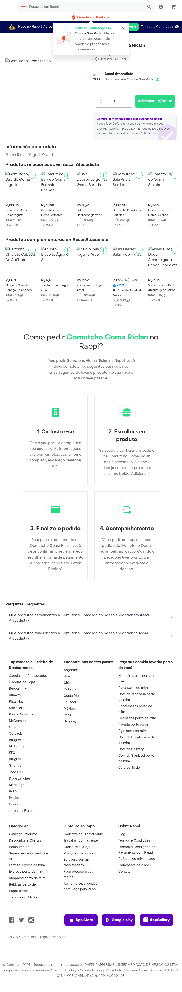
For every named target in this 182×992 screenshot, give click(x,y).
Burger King (18, 689)
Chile (67, 683)
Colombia (71, 689)
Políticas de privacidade (136, 859)
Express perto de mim (26, 872)
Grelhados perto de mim (137, 718)
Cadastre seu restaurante (83, 834)
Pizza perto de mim (133, 688)
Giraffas (15, 766)
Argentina (71, 670)
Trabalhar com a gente (81, 840)
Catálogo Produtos (23, 834)
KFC (12, 753)
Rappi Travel (18, 891)
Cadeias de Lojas (22, 682)
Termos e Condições (157, 27)
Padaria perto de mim (135, 725)
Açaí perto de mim (132, 731)
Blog (121, 834)
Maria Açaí (17, 785)
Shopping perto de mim (27, 878)
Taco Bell (16, 772)
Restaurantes (19, 847)
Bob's (13, 791)
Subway (15, 695)
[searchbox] (85, 7)
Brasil (68, 676)
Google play (122, 920)
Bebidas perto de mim (26, 884)
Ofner (13, 727)
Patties (14, 798)
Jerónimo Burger (22, 811)
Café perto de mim (132, 768)
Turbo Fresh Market (24, 897)
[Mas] (127, 101)
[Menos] (101, 101)
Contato (124, 872)
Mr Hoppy (16, 746)
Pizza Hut (16, 701)
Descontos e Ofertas (25, 840)
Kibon (13, 804)
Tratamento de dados (134, 865)
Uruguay (70, 721)
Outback (15, 733)
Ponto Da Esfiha (21, 714)
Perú (67, 715)
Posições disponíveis (80, 853)
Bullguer (15, 740)
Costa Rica (72, 696)
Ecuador (70, 702)
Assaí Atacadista (118, 74)
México (69, 709)
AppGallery (160, 920)
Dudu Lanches (20, 778)
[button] (91, 17)
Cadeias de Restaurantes (28, 676)
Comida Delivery (131, 749)
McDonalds (17, 721)
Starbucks (16, 708)
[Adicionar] (32, 175)
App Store (84, 920)
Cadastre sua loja (77, 847)
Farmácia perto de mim (27, 865)
